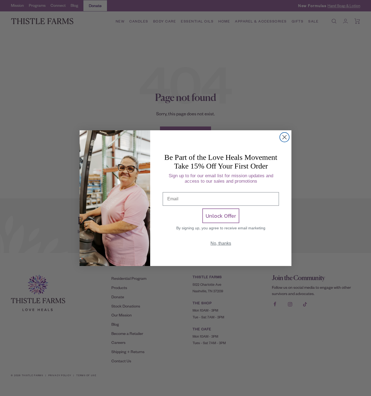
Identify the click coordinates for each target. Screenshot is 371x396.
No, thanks (220, 243)
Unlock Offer (221, 216)
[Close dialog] (284, 137)
